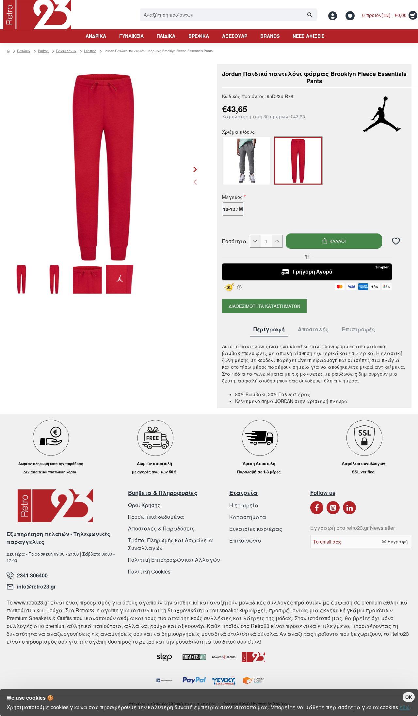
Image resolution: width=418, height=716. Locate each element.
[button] (195, 181)
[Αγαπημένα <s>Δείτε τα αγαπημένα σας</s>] (351, 15)
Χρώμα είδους (238, 132)
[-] (255, 241)
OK (408, 697)
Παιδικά (23, 51)
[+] (277, 241)
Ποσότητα (234, 241)
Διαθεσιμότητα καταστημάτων (264, 306)
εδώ (404, 707)
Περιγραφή (269, 329)
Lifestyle (90, 51)
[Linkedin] (349, 507)
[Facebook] (316, 507)
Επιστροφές (358, 329)
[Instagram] (333, 507)
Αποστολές (313, 329)
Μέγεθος (232, 197)
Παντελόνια (66, 51)
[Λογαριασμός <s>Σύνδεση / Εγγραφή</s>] (334, 15)
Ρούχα (43, 51)
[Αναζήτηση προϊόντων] (309, 14)
